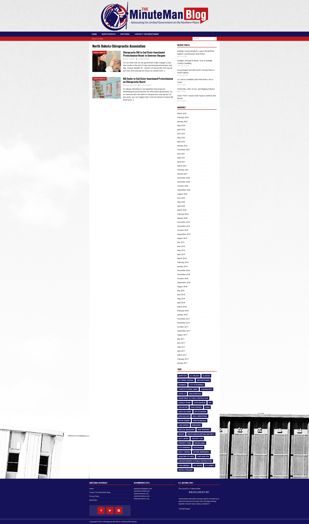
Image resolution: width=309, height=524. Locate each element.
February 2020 (183, 214)
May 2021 (181, 158)
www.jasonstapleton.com (143, 488)
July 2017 (180, 339)
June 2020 (181, 198)
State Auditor (203, 457)
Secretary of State (186, 457)
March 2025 (182, 113)
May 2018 (181, 298)
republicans (200, 443)
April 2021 (181, 162)
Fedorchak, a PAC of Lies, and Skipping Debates (196, 89)
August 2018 (182, 286)
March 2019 (182, 258)
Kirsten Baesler (199, 421)
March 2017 (182, 355)
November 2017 (183, 323)
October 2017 (182, 327)
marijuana (196, 425)
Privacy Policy (94, 496)
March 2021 (182, 166)
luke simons (184, 425)
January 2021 (182, 174)
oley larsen (183, 439)
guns (207, 407)
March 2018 (182, 307)
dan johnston (195, 394)
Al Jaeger (206, 376)
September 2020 (183, 190)
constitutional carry (188, 389)
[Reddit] (118, 510)
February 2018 (183, 311)
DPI (210, 403)
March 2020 (182, 210)
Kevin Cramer (184, 421)
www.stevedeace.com (142, 496)
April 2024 (181, 129)
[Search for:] (205, 38)
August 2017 (182, 335)
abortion (183, 376)
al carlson (194, 376)
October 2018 (182, 278)
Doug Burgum (199, 403)
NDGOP (181, 434)
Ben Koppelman (203, 380)
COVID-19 (182, 394)
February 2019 (183, 262)
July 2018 (180, 290)
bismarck (182, 385)
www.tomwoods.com (141, 493)
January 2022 (182, 145)
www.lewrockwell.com (142, 491)
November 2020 (183, 182)
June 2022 (181, 133)
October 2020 (182, 186)
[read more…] (159, 71)
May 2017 (181, 347)
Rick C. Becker (184, 452)
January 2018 (182, 314)
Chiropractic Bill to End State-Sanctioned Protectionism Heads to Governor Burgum (144, 54)
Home (94, 34)
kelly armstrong (200, 416)
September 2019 (183, 234)
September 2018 (183, 282)
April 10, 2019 (129, 59)
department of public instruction (193, 398)
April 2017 (181, 351)
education (183, 407)
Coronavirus (206, 389)
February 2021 (183, 170)
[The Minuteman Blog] (154, 30)
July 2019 (180, 242)
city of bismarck (197, 385)
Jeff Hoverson (200, 412)
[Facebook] (101, 510)
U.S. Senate (209, 465)
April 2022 (181, 141)
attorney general (186, 380)
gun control (196, 407)
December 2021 (183, 149)
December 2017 (183, 319)
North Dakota (109, 34)
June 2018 (181, 294)
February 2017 (183, 359)
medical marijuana (186, 430)
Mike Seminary (204, 430)
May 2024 (181, 125)
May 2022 (181, 137)
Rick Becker (198, 447)
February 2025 (183, 117)
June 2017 (181, 343)
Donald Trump (185, 403)
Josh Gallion (184, 416)
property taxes (185, 443)
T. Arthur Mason (143, 59)
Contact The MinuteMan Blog (99, 492)
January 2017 (182, 363)
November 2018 (183, 274)
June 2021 (181, 154)
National (125, 34)
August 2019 (182, 238)
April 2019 (181, 254)
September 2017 (183, 331)
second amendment (201, 452)
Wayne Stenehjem (186, 470)
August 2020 (182, 194)
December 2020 (183, 178)
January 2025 (182, 121)
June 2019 (181, 246)
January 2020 (182, 218)
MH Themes (132, 522)
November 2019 (183, 226)
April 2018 (181, 302)
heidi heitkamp (185, 412)
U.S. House (197, 465)
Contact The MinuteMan (147, 34)
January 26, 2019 (131, 85)
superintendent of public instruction (195, 461)
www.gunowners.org (141, 498)
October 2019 (182, 230)
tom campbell (184, 465)
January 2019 (182, 266)
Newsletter (93, 500)
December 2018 (183, 270)
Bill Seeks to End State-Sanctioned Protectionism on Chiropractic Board (148, 80)
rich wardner (184, 447)
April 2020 (181, 206)
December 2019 (183, 222)
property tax (197, 439)
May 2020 (181, 202)
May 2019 (181, 250)
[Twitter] (110, 510)
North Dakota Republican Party (200, 434)
